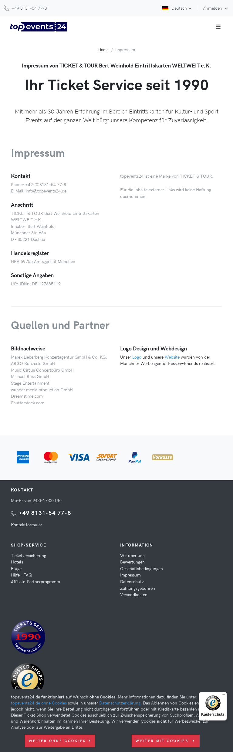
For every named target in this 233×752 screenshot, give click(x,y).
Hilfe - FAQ (21, 575)
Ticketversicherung (28, 555)
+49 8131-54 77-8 (45, 512)
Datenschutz (132, 581)
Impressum (130, 575)
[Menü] (223, 695)
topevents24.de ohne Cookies (39, 703)
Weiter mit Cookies (163, 740)
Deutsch (179, 8)
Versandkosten (133, 594)
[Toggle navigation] (218, 26)
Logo (136, 357)
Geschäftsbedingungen (141, 568)
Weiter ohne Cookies (57, 740)
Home (103, 49)
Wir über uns (132, 555)
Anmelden (213, 8)
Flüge (16, 568)
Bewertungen (132, 562)
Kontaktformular (26, 524)
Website (172, 357)
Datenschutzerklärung (119, 703)
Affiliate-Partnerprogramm (35, 581)
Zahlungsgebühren (137, 588)
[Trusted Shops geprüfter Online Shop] (29, 682)
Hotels (17, 562)
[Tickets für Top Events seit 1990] (28, 638)
